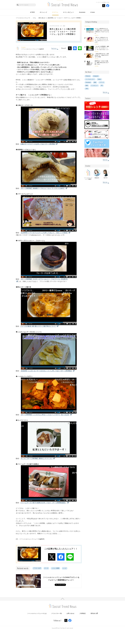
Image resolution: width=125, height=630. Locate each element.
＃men (92, 12)
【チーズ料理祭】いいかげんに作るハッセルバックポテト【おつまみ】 (45, 415)
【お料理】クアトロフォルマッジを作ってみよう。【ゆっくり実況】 (44, 232)
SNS (87, 88)
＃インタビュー (68, 12)
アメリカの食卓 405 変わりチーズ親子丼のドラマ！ (38, 326)
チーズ (46, 568)
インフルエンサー (90, 79)
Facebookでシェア (75, 48)
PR (102, 85)
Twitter (99, 79)
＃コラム (55, 12)
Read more (53, 48)
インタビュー (94, 85)
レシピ (65, 568)
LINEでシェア (80, 48)
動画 (87, 85)
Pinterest (88, 76)
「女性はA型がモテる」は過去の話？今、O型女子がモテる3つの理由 (102, 55)
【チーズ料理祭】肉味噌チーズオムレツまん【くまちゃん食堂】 (42, 188)
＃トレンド (43, 12)
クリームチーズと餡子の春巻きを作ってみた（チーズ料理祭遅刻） (43, 502)
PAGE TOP (62, 599)
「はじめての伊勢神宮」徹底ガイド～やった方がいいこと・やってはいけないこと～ (102, 48)
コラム (97, 35)
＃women (82, 12)
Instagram (95, 76)
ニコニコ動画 (55, 568)
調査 (95, 82)
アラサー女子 (37, 568)
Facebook (88, 82)
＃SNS (32, 12)
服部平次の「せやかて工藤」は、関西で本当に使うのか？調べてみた (102, 62)
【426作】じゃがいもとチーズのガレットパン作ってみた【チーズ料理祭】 (46, 371)
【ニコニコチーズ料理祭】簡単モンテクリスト (36, 458)
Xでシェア (70, 48)
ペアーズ (101, 82)
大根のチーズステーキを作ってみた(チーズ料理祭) (37, 144)
